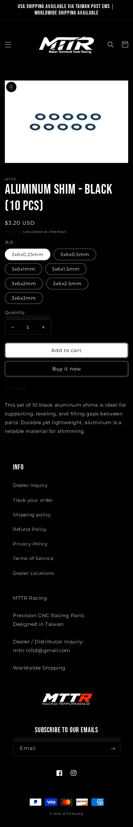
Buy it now (66, 369)
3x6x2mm (24, 283)
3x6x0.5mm (74, 254)
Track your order (33, 500)
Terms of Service (33, 558)
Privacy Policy (30, 544)
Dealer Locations (33, 573)
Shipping (13, 232)
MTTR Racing (73, 813)
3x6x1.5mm (66, 269)
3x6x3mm (24, 298)
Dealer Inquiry (30, 485)
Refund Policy (30, 529)
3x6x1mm (23, 269)
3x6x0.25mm (28, 254)
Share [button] (19, 388)
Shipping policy (32, 515)
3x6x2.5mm (67, 283)
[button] (8, 45)
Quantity (15, 312)
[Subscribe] (113, 748)
